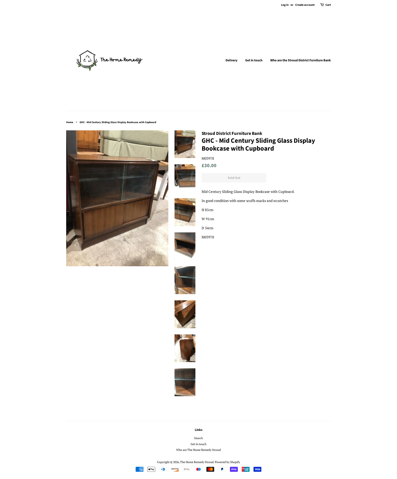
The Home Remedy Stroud (197, 462)
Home (69, 122)
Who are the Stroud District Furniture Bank (300, 60)
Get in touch (253, 60)
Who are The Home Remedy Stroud (198, 450)
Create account (304, 5)
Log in (285, 5)
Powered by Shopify (227, 462)
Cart (328, 5)
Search (198, 438)
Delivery (231, 60)
